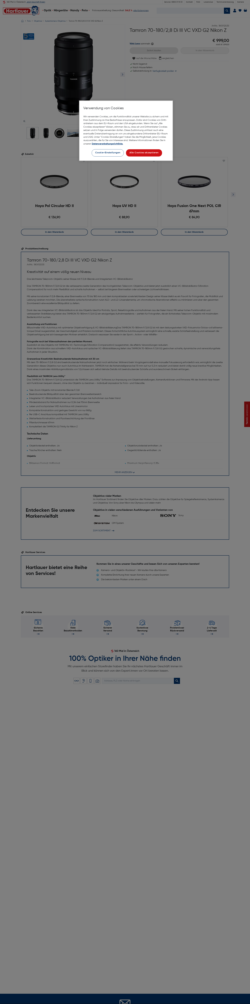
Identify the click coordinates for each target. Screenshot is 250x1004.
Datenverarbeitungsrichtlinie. (107, 144)
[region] (126, 130)
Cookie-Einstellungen (107, 153)
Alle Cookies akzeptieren (144, 153)
